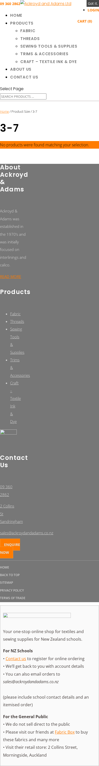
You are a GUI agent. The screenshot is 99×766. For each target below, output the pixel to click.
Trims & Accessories (44, 53)
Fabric (28, 30)
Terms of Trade (12, 598)
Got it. (93, 3)
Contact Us (24, 77)
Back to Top (10, 575)
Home (16, 15)
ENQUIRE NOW (10, 548)
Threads (30, 38)
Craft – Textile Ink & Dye (48, 61)
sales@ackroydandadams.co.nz (26, 532)
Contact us (16, 658)
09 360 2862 (10, 3)
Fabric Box (65, 732)
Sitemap (6, 582)
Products (22, 23)
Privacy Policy (12, 590)
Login (93, 10)
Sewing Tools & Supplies (48, 46)
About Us (20, 69)
